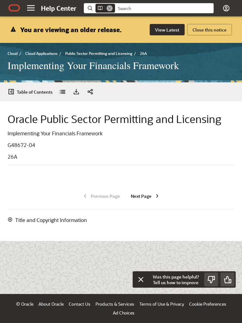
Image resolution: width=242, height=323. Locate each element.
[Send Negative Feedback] (211, 279)
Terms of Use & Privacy (161, 304)
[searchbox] (164, 8)
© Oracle (24, 304)
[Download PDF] (76, 91)
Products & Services (114, 304)
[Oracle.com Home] (14, 8)
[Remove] (109, 8)
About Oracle (51, 304)
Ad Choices (124, 312)
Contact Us (79, 304)
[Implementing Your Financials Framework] (62, 91)
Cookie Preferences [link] (207, 304)
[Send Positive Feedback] (227, 279)
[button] (30, 8)
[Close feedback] (141, 279)
